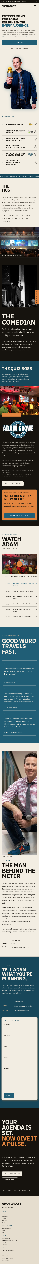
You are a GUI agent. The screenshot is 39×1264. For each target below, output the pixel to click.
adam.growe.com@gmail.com (9, 1240)
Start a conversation (12, 1174)
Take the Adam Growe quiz (19, 515)
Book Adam (19, 42)
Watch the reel (10, 1180)
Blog (3, 1232)
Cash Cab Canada (8, 37)
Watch (3, 1222)
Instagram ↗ (5, 1244)
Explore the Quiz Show (13, 483)
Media (3, 1230)
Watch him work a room (19, 48)
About (3, 1214)
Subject (6, 1058)
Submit (8, 1095)
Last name (7, 1036)
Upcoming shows (6, 1228)
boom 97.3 (26, 37)
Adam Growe (9, 6)
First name (7, 1025)
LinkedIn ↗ (4, 1242)
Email (5, 1047)
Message (6, 1069)
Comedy (4, 1218)
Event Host (5, 1216)
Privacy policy (5, 1260)
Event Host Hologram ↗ (8, 1250)
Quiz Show (4, 1220)
